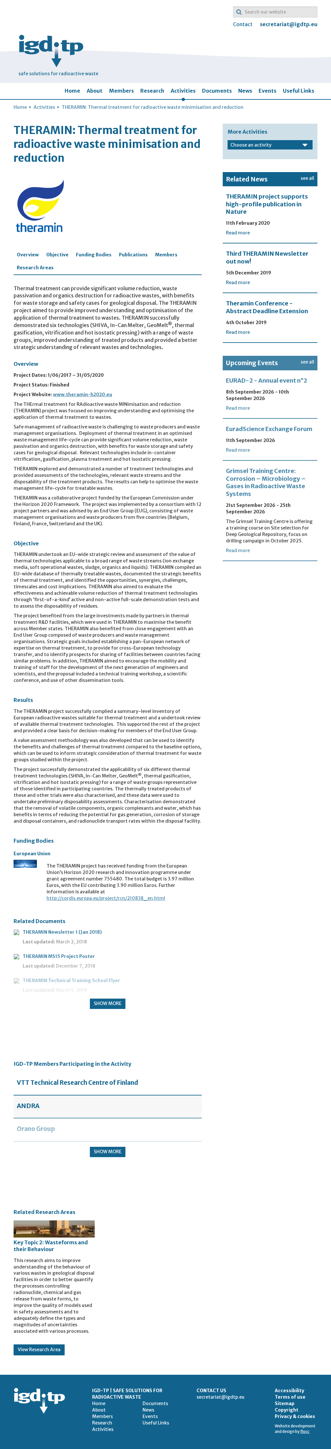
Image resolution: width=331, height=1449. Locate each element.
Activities (183, 90)
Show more (108, 1003)
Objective (57, 255)
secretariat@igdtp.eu (288, 24)
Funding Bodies (94, 255)
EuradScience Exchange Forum (269, 429)
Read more (238, 233)
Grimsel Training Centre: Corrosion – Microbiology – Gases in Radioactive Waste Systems (266, 482)
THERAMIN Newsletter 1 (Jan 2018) (62, 932)
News (245, 90)
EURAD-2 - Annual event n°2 (266, 380)
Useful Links (298, 90)
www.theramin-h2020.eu (82, 394)
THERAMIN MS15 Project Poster (59, 956)
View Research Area (39, 1349)
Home (72, 90)
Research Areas (35, 268)
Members (121, 90)
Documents (217, 90)
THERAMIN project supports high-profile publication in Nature (267, 204)
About (94, 90)
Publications (133, 255)
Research (152, 90)
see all (307, 178)
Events (267, 90)
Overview (28, 255)
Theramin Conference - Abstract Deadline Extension (267, 307)
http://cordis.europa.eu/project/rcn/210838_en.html (106, 898)
